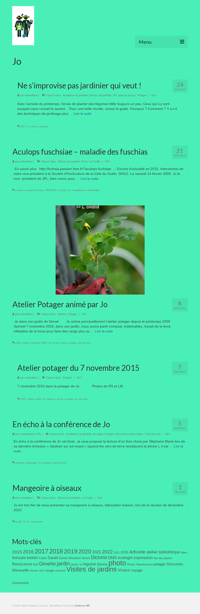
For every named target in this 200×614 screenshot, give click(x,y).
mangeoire (37, 521)
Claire (43, 558)
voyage (136, 570)
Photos (131, 564)
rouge (49, 570)
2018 (56, 551)
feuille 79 (20, 521)
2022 (107, 551)
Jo (28, 126)
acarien (19, 190)
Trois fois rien (153, 434)
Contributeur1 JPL (30, 434)
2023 (117, 552)
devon (86, 558)
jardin (38, 399)
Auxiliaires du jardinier (75, 95)
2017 (23, 126)
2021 (96, 552)
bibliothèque (169, 552)
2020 (85, 551)
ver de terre (84, 342)
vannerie (60, 570)
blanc (184, 552)
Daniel (53, 558)
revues (34, 570)
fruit (35, 564)
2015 (18, 342)
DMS (44, 342)
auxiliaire (20, 462)
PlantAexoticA (144, 564)
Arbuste (137, 551)
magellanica (79, 190)
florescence (22, 564)
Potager (142, 95)
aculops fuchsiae (34, 190)
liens (64, 342)
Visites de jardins (91, 569)
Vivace (124, 570)
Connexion (20, 583)
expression (143, 557)
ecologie (125, 557)
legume (51, 399)
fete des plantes (163, 558)
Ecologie (98, 434)
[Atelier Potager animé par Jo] (100, 250)
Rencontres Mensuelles (129, 434)
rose (41, 570)
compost (35, 342)
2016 (28, 551)
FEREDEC (51, 190)
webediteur (31, 95)
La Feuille (94, 161)
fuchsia (63, 190)
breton (32, 557)
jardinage (31, 462)
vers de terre (59, 462)
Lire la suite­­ (82, 114)
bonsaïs (19, 557)
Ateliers (62, 314)
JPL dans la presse (124, 95)
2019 (71, 551)
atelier (25, 342)
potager (44, 126)
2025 (124, 552)
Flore (84, 161)
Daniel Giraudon (70, 558)
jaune (74, 564)
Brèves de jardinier (100, 95)
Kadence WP (82, 605)
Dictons (99, 557)
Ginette (47, 564)
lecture (56, 342)
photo (34, 126)
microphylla (93, 190)
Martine (102, 564)
